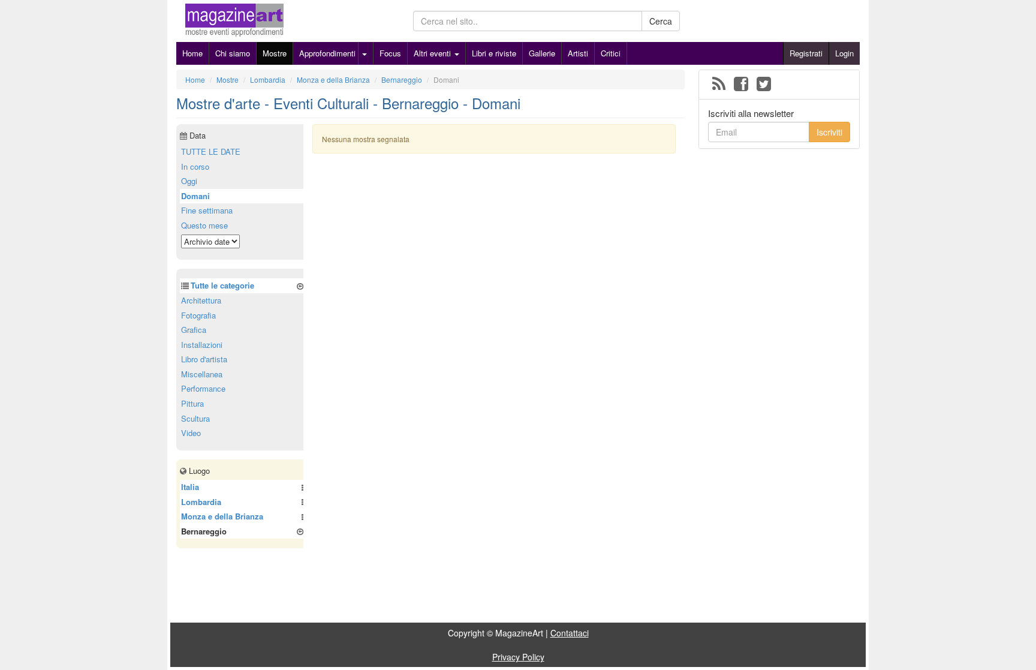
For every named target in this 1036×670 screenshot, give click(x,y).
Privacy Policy (518, 657)
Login (844, 53)
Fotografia (198, 315)
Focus (390, 53)
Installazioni (201, 344)
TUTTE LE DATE (210, 151)
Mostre (275, 53)
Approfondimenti (327, 53)
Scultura (195, 418)
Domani (195, 196)
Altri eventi (433, 53)
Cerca (660, 21)
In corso (195, 166)
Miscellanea (201, 374)
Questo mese (204, 225)
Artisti (578, 53)
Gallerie (542, 53)
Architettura (201, 300)
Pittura (192, 403)
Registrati (806, 53)
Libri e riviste (494, 53)
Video (191, 432)
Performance (203, 388)
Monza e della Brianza (222, 516)
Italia (190, 486)
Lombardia (201, 501)
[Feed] (718, 84)
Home (192, 53)
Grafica (193, 329)
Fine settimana (207, 210)
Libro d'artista (204, 359)
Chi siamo (232, 53)
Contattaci (569, 633)
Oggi (189, 181)
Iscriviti (829, 132)
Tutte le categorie (222, 285)
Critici (611, 53)
